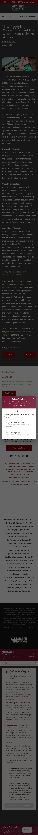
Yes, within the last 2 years (17, 424)
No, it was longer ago (17, 433)
